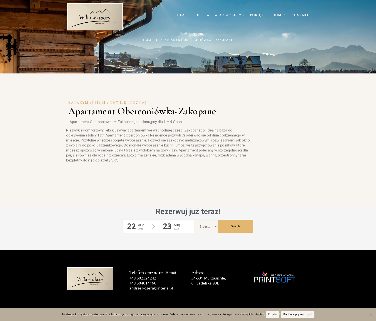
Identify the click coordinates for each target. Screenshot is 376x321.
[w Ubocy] (95, 16)
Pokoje (257, 15)
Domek (279, 15)
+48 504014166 (142, 283)
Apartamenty (228, 15)
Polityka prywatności (297, 314)
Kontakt (300, 15)
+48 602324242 (142, 278)
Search (235, 226)
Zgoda (272, 314)
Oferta (202, 15)
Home (181, 15)
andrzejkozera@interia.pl (151, 288)
